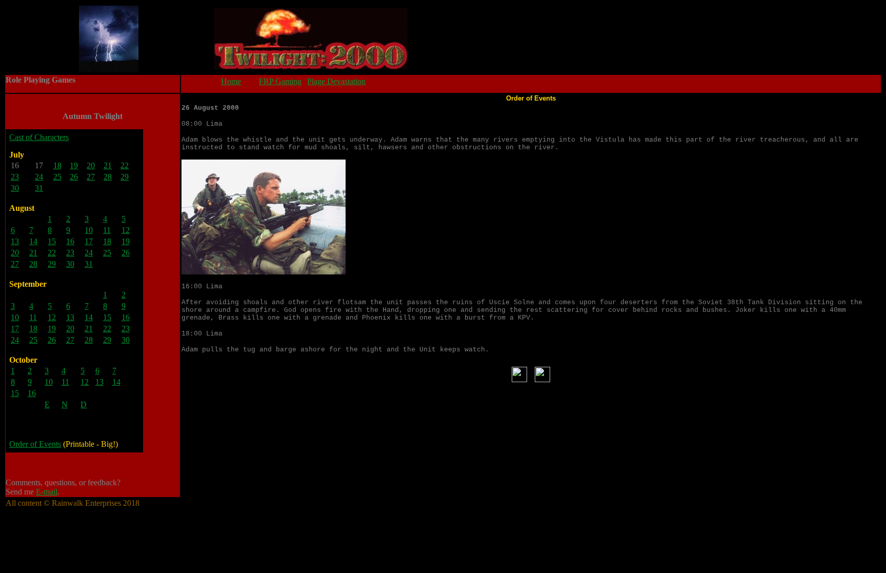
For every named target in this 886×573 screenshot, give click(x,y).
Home (231, 81)
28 (108, 176)
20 (91, 165)
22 (124, 165)
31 (39, 188)
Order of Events (35, 444)
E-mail (46, 491)
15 (52, 241)
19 (74, 165)
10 (89, 230)
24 (39, 176)
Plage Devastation (336, 81)
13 (15, 241)
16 (70, 241)
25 (57, 176)
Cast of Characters (39, 137)
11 (107, 230)
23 (15, 176)
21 (108, 165)
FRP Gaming (280, 81)
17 (89, 241)
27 (91, 176)
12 (126, 230)
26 (74, 176)
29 (124, 176)
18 (57, 165)
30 (15, 188)
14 (33, 241)
